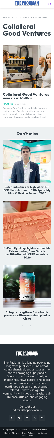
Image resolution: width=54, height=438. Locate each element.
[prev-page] (24, 326)
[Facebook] (12, 418)
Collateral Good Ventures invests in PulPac (26, 96)
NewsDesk (8, 104)
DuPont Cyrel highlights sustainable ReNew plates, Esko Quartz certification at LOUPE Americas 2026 (27, 252)
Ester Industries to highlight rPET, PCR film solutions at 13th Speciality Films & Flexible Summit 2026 (27, 190)
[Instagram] (19, 418)
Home (6, 17)
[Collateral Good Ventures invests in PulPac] (27, 66)
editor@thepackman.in (27, 410)
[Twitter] (34, 418)
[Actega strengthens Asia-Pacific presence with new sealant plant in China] (27, 286)
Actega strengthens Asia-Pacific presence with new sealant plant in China (27, 315)
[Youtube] (42, 418)
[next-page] (29, 326)
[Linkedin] (27, 418)
